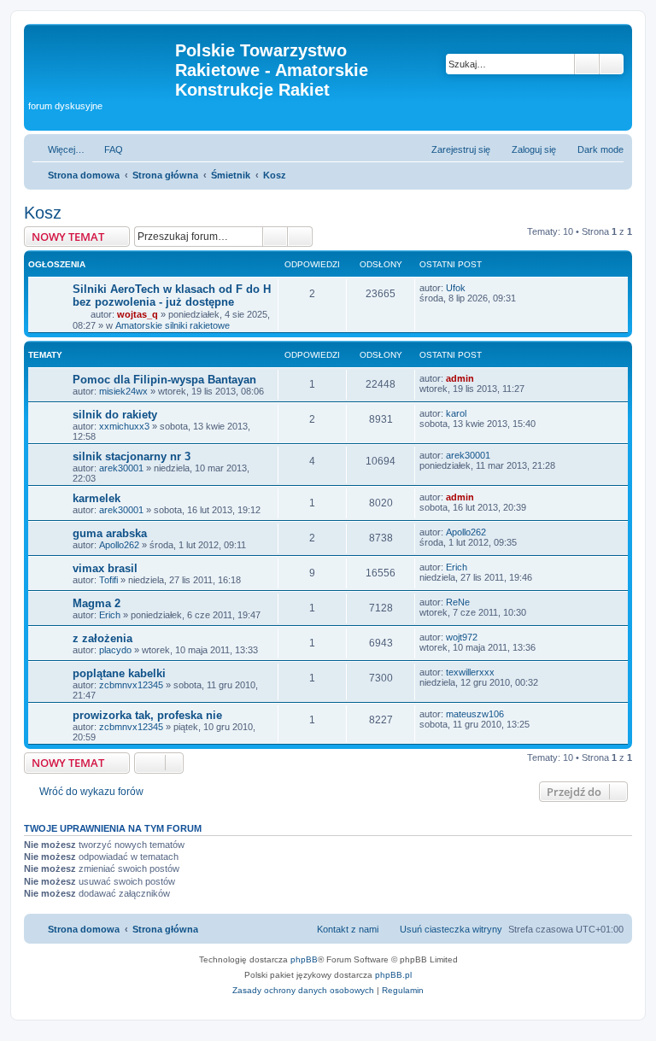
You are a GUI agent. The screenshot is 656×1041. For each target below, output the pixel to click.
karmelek (96, 498)
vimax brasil (105, 568)
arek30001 (121, 468)
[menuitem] (106, 149)
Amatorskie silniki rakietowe (172, 325)
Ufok (456, 288)
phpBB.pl (393, 975)
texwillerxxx (470, 672)
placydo (115, 650)
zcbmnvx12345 (131, 685)
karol (456, 413)
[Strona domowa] (101, 55)
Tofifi (108, 580)
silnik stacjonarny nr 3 (131, 456)
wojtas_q (137, 314)
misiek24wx (123, 391)
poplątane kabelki (119, 673)
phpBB (304, 959)
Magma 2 (96, 603)
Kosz (43, 212)
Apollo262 (119, 545)
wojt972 (461, 637)
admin (460, 378)
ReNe (458, 602)
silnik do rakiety (115, 414)
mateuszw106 (475, 714)
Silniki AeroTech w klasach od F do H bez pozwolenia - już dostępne (172, 295)
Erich (456, 567)
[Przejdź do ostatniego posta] (473, 288)
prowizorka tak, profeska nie (147, 715)
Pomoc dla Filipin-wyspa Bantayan (164, 379)
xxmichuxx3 (124, 426)
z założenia (102, 638)
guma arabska (110, 533)
